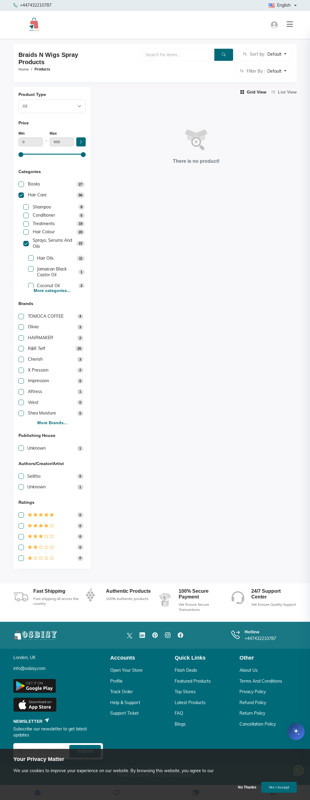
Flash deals (186, 670)
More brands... (52, 422)
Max (53, 133)
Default (275, 54)
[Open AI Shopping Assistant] (296, 732)
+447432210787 (35, 5)
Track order (121, 691)
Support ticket (124, 713)
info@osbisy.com (29, 668)
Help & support (125, 702)
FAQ (179, 713)
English (284, 5)
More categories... (52, 290)
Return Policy (252, 713)
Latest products (190, 702)
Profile (116, 681)
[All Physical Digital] (52, 106)
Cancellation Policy (257, 724)
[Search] (223, 55)
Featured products (193, 681)
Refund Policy (252, 702)
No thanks (247, 787)
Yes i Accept (279, 787)
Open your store (126, 670)
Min (21, 133)
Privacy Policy (252, 691)
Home (23, 69)
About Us (248, 670)
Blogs (180, 724)
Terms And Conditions (260, 681)
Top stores (185, 691)
